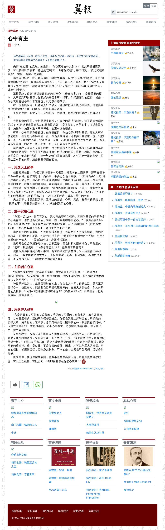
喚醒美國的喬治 (120, 176)
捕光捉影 (131, 22)
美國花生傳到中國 (121, 152)
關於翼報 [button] (17, 511)
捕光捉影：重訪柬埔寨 (99, 470)
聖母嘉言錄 (117, 166)
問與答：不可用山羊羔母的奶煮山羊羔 (137, 225)
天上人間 (99, 368)
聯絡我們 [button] (63, 511)
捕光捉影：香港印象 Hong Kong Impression (97, 493)
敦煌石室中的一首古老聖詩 (130, 219)
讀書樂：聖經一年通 (60, 470)
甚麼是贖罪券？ (124, 193)
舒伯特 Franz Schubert (137, 481)
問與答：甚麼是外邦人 (128, 213)
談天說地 (53, 22)
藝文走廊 (33, 22)
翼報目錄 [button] (94, 511)
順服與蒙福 (121, 249)
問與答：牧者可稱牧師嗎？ (130, 242)
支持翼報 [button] (32, 511)
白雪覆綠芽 (117, 53)
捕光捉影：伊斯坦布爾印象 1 (125, 139)
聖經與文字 (121, 236)
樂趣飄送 (151, 22)
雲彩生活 (92, 22)
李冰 (13, 432)
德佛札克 (129, 489)
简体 (153, 6)
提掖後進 (54, 420)
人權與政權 (92, 424)
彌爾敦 (53, 428)
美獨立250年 (118, 67)
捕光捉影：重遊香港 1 (123, 112)
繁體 (146, 6)
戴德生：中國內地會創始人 (130, 206)
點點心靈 (73, 22)
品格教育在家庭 (58, 489)
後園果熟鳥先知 (133, 420)
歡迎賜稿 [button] (48, 511)
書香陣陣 (112, 22)
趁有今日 (116, 82)
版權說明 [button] (78, 511)
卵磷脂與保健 (19, 454)
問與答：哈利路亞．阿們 (129, 200)
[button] (15, 384)
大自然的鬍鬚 (131, 428)
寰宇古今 (14, 22)
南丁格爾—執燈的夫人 (24, 424)
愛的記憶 (116, 97)
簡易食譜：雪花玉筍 (22, 474)
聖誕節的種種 (122, 255)
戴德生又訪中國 (95, 432)
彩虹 (126, 413)
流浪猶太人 (55, 413)
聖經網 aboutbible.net (82, 368)
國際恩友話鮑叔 (120, 127)
